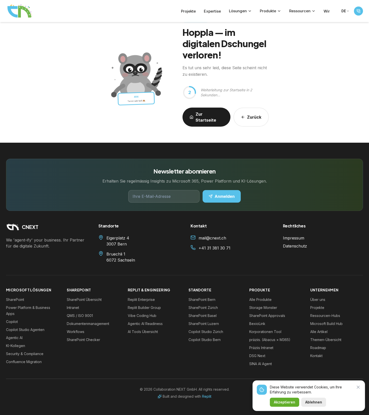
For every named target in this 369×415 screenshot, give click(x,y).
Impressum (293, 237)
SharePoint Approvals (267, 315)
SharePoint (15, 299)
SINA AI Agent (260, 364)
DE (343, 11)
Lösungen (238, 11)
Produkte (268, 11)
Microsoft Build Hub (326, 323)
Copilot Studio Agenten (25, 329)
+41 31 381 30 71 (214, 248)
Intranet (73, 307)
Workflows (75, 331)
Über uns (317, 299)
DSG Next (257, 356)
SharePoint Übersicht (84, 299)
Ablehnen (313, 402)
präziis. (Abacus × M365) (269, 340)
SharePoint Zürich (203, 307)
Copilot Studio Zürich (206, 331)
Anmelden (225, 196)
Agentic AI (14, 338)
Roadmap (318, 348)
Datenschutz (295, 245)
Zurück (254, 117)
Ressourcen (300, 11)
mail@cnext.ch (212, 237)
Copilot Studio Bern (205, 340)
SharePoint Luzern (204, 323)
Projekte (188, 11)
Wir (327, 11)
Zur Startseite (206, 117)
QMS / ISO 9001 (80, 315)
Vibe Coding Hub (142, 315)
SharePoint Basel (203, 315)
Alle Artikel (319, 331)
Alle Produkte (260, 299)
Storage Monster (263, 307)
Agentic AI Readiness (145, 323)
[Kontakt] (358, 11)
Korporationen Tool (265, 331)
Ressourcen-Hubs (325, 315)
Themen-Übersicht (325, 340)
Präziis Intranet (261, 348)
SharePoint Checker (83, 340)
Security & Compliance (24, 354)
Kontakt (316, 356)
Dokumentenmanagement (88, 323)
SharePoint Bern (202, 299)
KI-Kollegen (15, 346)
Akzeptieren (284, 402)
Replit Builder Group (144, 307)
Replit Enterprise (141, 299)
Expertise (212, 11)
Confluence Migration (24, 362)
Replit (206, 396)
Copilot (12, 321)
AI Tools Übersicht (143, 331)
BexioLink (257, 323)
